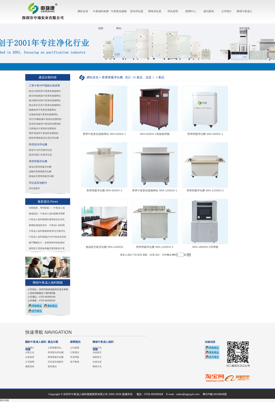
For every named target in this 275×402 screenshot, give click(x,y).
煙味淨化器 (154, 11)
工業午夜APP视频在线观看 (44, 85)
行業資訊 (74, 352)
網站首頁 (83, 11)
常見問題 (74, 357)
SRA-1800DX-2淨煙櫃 (205, 246)
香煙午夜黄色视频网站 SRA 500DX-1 (104, 133)
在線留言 (97, 352)
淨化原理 (172, 11)
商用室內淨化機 (38, 144)
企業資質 (29, 357)
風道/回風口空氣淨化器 (40, 154)
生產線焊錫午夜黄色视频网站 (43, 114)
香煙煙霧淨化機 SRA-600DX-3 (104, 190)
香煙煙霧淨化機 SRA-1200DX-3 (154, 246)
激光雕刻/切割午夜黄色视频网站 (45, 100)
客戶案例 (74, 361)
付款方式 (97, 347)
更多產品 (52, 366)
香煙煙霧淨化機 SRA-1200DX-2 (205, 190)
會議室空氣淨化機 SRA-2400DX (104, 246)
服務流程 (29, 366)
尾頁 (140, 254)
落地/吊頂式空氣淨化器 (40, 150)
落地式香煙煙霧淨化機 (40, 167)
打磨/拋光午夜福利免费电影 (42, 128)
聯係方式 (97, 366)
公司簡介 (226, 11)
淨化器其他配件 (38, 182)
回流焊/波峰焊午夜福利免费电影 (45, 124)
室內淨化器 (136, 11)
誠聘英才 (97, 357)
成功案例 (208, 11)
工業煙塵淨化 (54, 347)
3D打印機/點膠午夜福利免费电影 (45, 119)
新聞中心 (190, 11)
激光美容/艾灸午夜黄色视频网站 (45, 105)
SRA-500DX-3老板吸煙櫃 (154, 133)
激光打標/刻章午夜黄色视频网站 (45, 91)
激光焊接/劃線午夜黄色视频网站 (45, 95)
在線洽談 (97, 361)
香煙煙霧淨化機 (38, 161)
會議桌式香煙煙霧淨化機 (41, 176)
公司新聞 (29, 361)
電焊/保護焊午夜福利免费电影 (44, 133)
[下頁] (134, 254)
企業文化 (29, 352)
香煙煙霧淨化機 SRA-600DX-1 (205, 133)
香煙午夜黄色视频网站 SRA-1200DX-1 (154, 190)
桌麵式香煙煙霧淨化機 (40, 171)
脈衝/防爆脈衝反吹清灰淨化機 (44, 138)
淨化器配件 (34, 188)
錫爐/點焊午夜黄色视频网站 (42, 109)
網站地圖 (4, 400)
